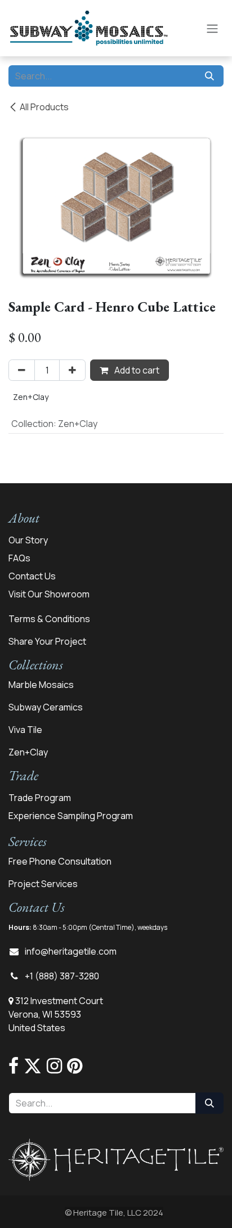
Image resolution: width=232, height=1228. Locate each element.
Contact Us (32, 576)
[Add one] (72, 370)
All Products (44, 107)
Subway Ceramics (45, 707)
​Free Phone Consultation (59, 861)
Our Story (28, 540)
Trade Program (39, 797)
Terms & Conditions (49, 619)
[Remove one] (21, 370)
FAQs (19, 558)
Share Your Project (47, 641)
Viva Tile (25, 729)
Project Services (43, 884)
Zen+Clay (28, 752)
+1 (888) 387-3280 (62, 976)
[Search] (209, 76)
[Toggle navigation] (212, 28)
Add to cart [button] (136, 370)
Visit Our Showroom (49, 594)
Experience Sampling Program (70, 815)
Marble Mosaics (41, 684)
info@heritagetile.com (71, 951)
